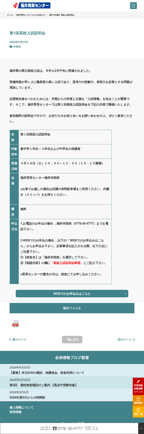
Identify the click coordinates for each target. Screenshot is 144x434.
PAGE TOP (141, 428)
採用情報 (16, 412)
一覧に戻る (72, 339)
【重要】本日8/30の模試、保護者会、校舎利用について (47, 372)
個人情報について (22, 407)
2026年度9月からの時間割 (27, 397)
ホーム (10, 15)
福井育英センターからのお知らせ (30, 15)
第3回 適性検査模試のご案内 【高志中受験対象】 (44, 385)
